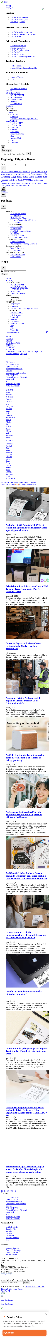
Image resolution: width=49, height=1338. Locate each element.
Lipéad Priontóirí (12, 366)
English (12, 172)
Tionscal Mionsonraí (13, 1250)
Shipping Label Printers (19, 237)
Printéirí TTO (15, 37)
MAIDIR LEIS (11, 121)
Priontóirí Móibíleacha (14, 369)
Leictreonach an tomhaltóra (16, 373)
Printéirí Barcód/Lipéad (19, 20)
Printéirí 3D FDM (17, 54)
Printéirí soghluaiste (17, 22)
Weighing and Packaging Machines (23, 244)
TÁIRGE (9, 8)
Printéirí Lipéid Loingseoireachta (22, 56)
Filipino (4, 177)
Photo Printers (15, 229)
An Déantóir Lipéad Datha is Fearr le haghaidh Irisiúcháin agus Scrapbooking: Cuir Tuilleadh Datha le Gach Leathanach (26, 876)
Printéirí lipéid (15, 52)
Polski (45, 177)
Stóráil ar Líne (15, 125)
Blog (12, 136)
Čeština (17, 183)
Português (28, 174)
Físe (12, 140)
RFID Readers (15, 250)
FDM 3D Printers (17, 235)
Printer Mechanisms (17, 255)
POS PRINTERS (12, 364)
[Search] (3, 147)
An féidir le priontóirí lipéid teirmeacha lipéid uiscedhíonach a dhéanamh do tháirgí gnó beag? (25, 758)
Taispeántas (14, 132)
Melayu (31, 177)
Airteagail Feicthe (17, 138)
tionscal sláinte (11, 1254)
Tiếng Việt (5, 174)
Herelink (13, 102)
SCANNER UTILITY (19, 289)
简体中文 (5, 172)
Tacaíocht (14, 142)
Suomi (40, 183)
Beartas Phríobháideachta (34, 1287)
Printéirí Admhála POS (19, 17)
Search (4, 274)
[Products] (3, 189)
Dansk (27, 183)
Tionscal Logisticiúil (13, 1252)
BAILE (8, 6)
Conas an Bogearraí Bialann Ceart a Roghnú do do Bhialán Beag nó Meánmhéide (24, 646)
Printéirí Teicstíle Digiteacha (21, 32)
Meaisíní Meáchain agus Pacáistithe (23, 68)
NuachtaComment (17, 134)
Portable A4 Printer (13, 386)
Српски (4, 183)
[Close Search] (28, 153)
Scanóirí (9, 371)
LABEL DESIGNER (18, 293)
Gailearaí (13, 130)
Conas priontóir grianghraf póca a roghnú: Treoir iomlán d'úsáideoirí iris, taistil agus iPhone (27, 1051)
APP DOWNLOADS (18, 287)
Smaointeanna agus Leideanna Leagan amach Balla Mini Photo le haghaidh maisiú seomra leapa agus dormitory (25, 1169)
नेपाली (26, 180)
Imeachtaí (14, 127)
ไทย (45, 172)
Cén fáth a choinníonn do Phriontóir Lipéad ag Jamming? (24, 992)
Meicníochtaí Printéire (18, 89)
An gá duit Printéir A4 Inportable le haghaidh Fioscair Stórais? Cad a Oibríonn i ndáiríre (23, 701)
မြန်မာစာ (4, 180)
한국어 (45, 174)
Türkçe (25, 177)
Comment (14, 117)
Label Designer (16, 104)
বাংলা (23, 174)
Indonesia (38, 177)
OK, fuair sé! (8, 1333)
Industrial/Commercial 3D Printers (23, 220)
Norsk (45, 183)
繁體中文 (26, 172)
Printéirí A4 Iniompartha (19, 50)
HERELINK (15, 291)
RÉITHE (9, 345)
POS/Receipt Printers (18, 214)
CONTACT (10, 112)
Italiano (19, 177)
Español (12, 174)
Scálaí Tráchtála (16, 66)
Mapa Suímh (17, 1289)
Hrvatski (34, 183)
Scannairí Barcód (16, 77)
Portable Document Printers (20, 231)
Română (21, 180)
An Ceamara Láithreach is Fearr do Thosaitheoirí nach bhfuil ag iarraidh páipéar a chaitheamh (24, 814)
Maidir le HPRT (16, 123)
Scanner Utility (16, 99)
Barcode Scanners (17, 248)
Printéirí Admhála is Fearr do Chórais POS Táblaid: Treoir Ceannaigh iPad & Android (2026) (27, 589)
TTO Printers (15, 222)
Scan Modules (15, 257)
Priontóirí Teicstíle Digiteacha (17, 377)
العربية (18, 174)
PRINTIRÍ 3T (11, 379)
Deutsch (40, 172)
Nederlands (13, 180)
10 (15, 1191)
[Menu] (3, 195)
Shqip (22, 183)
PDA (12, 79)
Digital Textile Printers (18, 218)
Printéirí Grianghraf (17, 48)
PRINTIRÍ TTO (12, 375)
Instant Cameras (16, 227)
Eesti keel (11, 185)
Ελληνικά (39, 180)
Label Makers (15, 233)
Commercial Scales (17, 242)
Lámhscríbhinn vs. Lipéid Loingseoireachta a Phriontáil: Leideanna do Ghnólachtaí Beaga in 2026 (26, 935)
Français (34, 172)
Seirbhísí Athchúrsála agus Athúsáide (24, 119)
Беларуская (24, 185)
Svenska (11, 183)
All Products (10, 362)
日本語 (13, 177)
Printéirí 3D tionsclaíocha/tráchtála (23, 34)
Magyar (32, 180)
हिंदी (8, 177)
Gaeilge (4, 185)
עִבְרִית (17, 185)
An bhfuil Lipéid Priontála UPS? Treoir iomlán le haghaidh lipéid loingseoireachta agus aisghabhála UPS (26, 528)
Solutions (9, 106)
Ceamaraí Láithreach (18, 46)
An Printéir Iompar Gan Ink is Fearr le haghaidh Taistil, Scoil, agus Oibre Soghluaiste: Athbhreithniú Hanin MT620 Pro (26, 1111)
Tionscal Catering (12, 1248)
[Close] (3, 168)
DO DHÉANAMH (13, 93)
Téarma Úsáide (6, 1289)
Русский (18, 172)
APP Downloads (16, 97)
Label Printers (15, 216)
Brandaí (9, 91)
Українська (37, 174)
